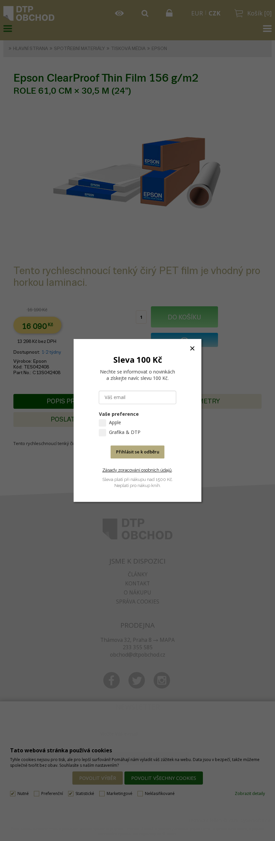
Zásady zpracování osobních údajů (137, 470)
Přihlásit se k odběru (137, 452)
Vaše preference (119, 414)
